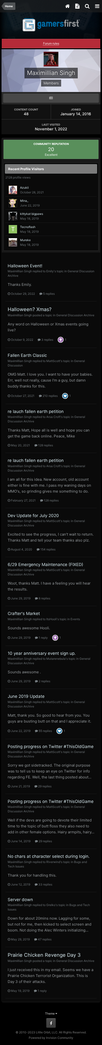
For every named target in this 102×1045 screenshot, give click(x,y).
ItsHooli (51, 619)
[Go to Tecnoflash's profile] (13, 229)
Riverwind (53, 862)
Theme (50, 1013)
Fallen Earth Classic (27, 355)
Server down (20, 899)
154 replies (47, 549)
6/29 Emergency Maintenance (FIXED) (45, 564)
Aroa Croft (53, 417)
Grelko (50, 905)
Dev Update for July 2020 (33, 515)
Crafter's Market (24, 613)
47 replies (44, 939)
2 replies (44, 681)
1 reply (43, 637)
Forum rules (51, 43)
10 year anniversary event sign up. (42, 653)
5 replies (48, 293)
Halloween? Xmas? (29, 309)
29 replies (44, 786)
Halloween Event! (25, 265)
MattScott (53, 361)
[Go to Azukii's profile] (13, 190)
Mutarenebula (56, 658)
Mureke (25, 240)
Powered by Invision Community (51, 1038)
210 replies (50, 396)
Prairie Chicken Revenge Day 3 (44, 955)
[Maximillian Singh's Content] (51, 98)
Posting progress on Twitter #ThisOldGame (51, 746)
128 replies (45, 445)
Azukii (24, 187)
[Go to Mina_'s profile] (13, 203)
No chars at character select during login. (49, 856)
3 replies (47, 339)
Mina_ (24, 201)
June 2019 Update (26, 696)
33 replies (45, 884)
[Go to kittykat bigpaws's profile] (13, 216)
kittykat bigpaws (31, 214)
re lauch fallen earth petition (36, 411)
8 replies (44, 598)
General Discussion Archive (75, 315)
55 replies (45, 731)
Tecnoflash (27, 227)
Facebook (51, 1023)
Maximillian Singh (20, 271)
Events (75, 619)
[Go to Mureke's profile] (13, 242)
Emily (50, 271)
